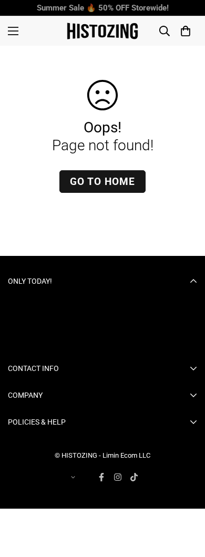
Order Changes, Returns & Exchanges (72, 463)
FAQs (17, 510)
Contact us (27, 447)
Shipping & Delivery (41, 494)
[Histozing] (102, 31)
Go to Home (102, 182)
